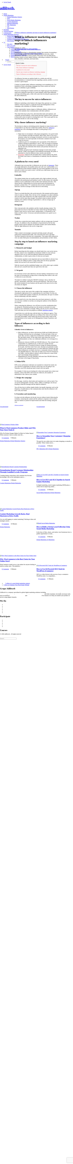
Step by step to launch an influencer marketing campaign (30, 72)
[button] (7, 60)
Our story (9, 44)
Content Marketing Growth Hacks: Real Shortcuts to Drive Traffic (14, 515)
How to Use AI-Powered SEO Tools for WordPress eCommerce (50, 570)
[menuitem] (38, 2)
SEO (8, 18)
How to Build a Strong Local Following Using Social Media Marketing (53, 528)
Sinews (13, 57)
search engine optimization (17, 595)
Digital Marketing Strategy (14, 17)
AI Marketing (50, 539)
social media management (37, 594)
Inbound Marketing (12, 23)
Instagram (51, 165)
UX (8, 26)
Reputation (21, 154)
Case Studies (10, 47)
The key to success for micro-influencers (26, 65)
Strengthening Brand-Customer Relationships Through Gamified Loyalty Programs (16, 471)
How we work (11, 45)
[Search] (9, 638)
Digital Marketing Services (11, 34)
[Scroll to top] (2, 636)
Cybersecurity (7, 33)
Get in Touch (7, 2)
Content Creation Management (12, 608)
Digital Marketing (9, 15)
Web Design (10, 28)
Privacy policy (8, 625)
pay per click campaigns (34, 595)
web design (11, 594)
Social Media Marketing (14, 20)
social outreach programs (22, 594)
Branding (6, 29)
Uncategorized (4, 406)
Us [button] (4, 42)
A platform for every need (22, 70)
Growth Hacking (8, 31)
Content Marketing (12, 21)
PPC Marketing (11, 25)
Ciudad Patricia (15, 50)
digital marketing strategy (53, 592)
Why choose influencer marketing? (25, 67)
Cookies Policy (8, 626)
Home (5, 14)
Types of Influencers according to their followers (28, 74)
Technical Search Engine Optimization (14, 611)
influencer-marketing (19, 405)
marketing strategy (47, 310)
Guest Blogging (8, 623)
